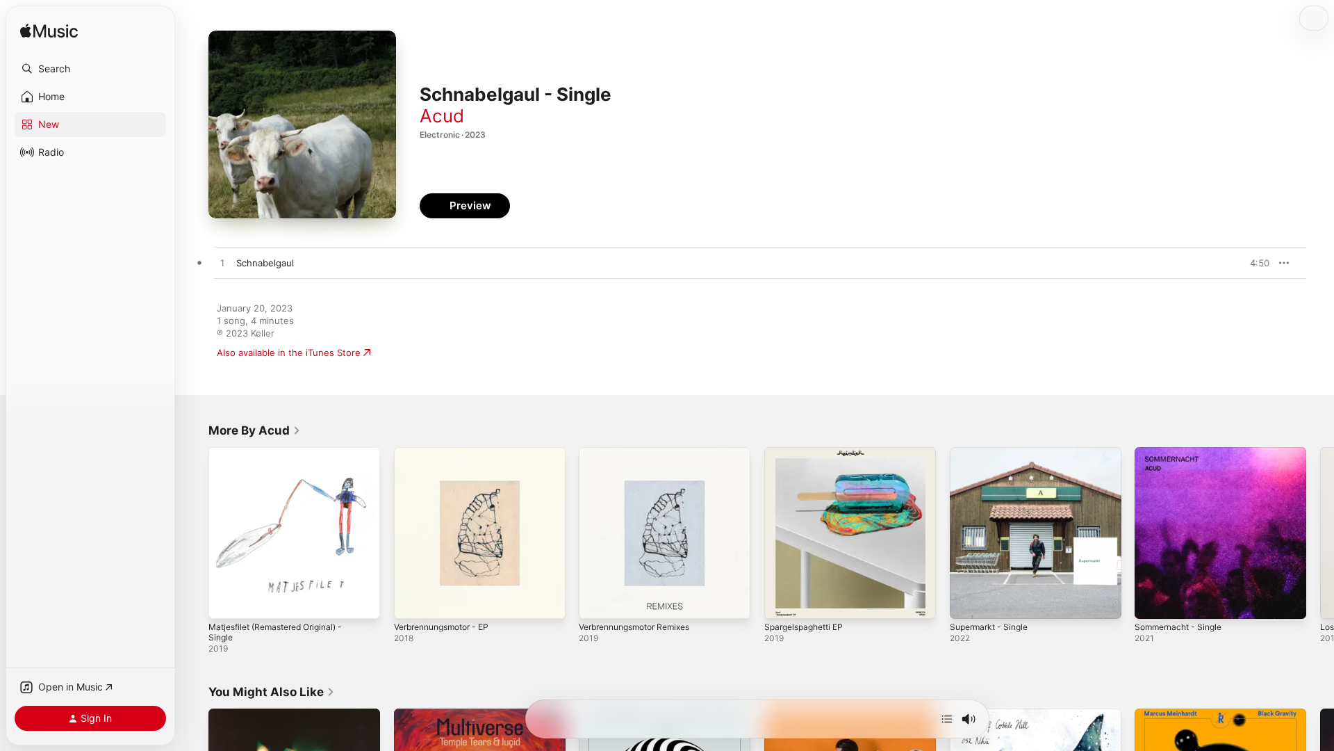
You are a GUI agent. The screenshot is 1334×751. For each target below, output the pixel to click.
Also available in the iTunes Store (289, 352)
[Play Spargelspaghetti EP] (781, 601)
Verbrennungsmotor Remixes (642, 452)
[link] (254, 430)
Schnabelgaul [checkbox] (265, 262)
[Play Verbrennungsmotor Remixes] (596, 601)
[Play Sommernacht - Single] (1152, 601)
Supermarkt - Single (993, 452)
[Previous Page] (194, 533)
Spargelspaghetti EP (808, 452)
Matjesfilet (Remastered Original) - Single (283, 458)
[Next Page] (1320, 533)
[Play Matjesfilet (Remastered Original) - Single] (225, 601)
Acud (442, 116)
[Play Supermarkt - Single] (967, 601)
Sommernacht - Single (1182, 452)
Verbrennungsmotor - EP (448, 452)
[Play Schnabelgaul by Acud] (222, 263)
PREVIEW (1254, 263)
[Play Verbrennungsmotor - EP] (411, 601)
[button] (90, 69)
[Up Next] (947, 719)
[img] (49, 32)
